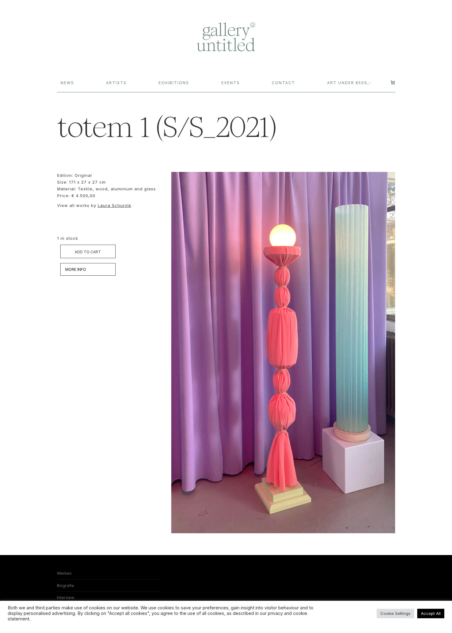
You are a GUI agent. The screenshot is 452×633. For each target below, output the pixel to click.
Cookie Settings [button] (395, 613)
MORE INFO (75, 269)
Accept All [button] (431, 613)
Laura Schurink (114, 205)
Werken (64, 573)
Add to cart (88, 252)
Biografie (65, 585)
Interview (65, 597)
